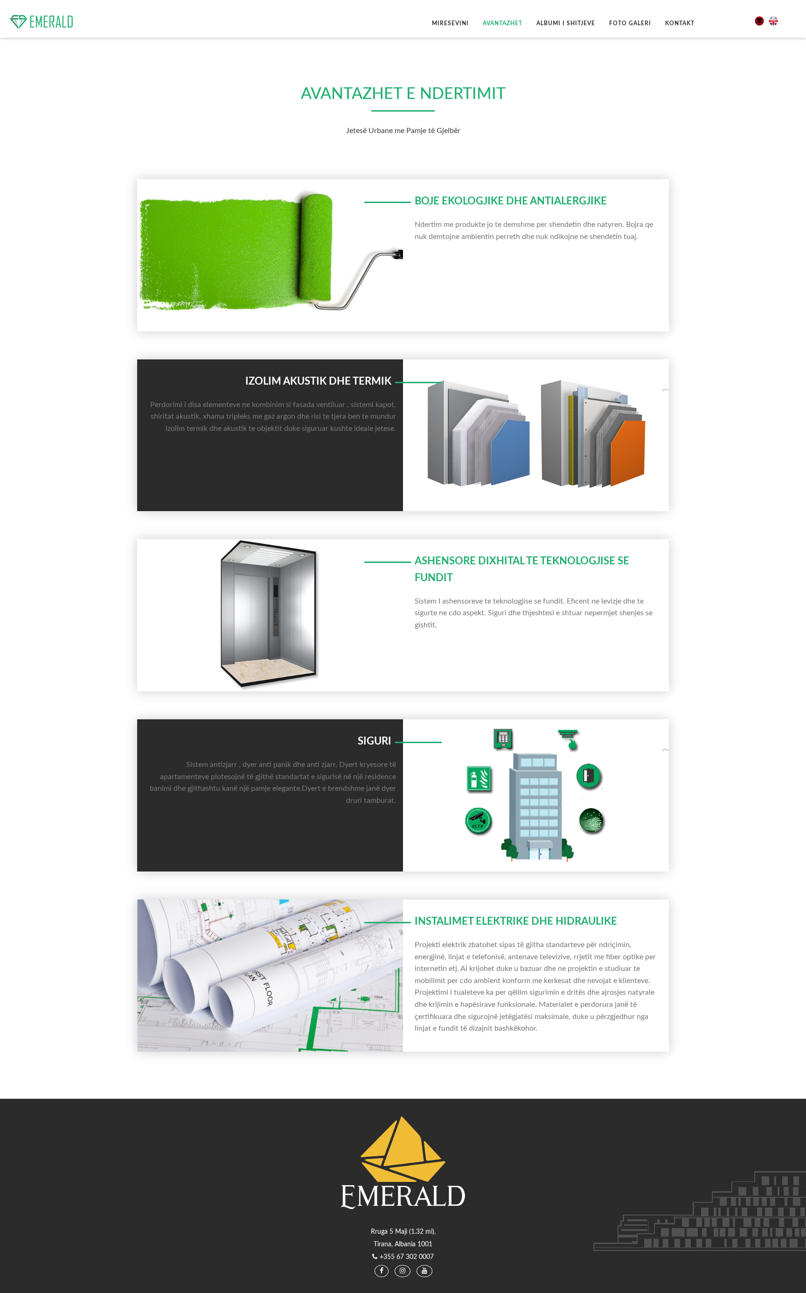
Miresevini (450, 23)
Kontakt (680, 23)
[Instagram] (402, 1271)
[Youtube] (424, 1271)
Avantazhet (502, 23)
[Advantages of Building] (776, 21)
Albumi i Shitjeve (565, 23)
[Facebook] (382, 1271)
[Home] (45, 22)
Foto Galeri (630, 23)
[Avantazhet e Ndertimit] (762, 21)
